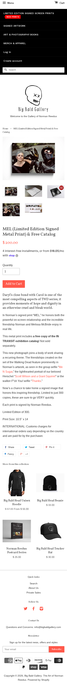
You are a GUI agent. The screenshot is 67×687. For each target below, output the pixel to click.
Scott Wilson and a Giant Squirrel (35, 376)
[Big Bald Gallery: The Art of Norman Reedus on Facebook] (33, 609)
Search (33, 583)
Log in (7, 52)
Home (5, 128)
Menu (10, 3)
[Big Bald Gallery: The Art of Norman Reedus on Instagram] (41, 609)
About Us (33, 588)
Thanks (36, 380)
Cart (61, 3)
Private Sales (33, 592)
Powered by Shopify (38, 680)
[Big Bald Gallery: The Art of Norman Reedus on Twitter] (25, 609)
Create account (12, 60)
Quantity (8, 265)
